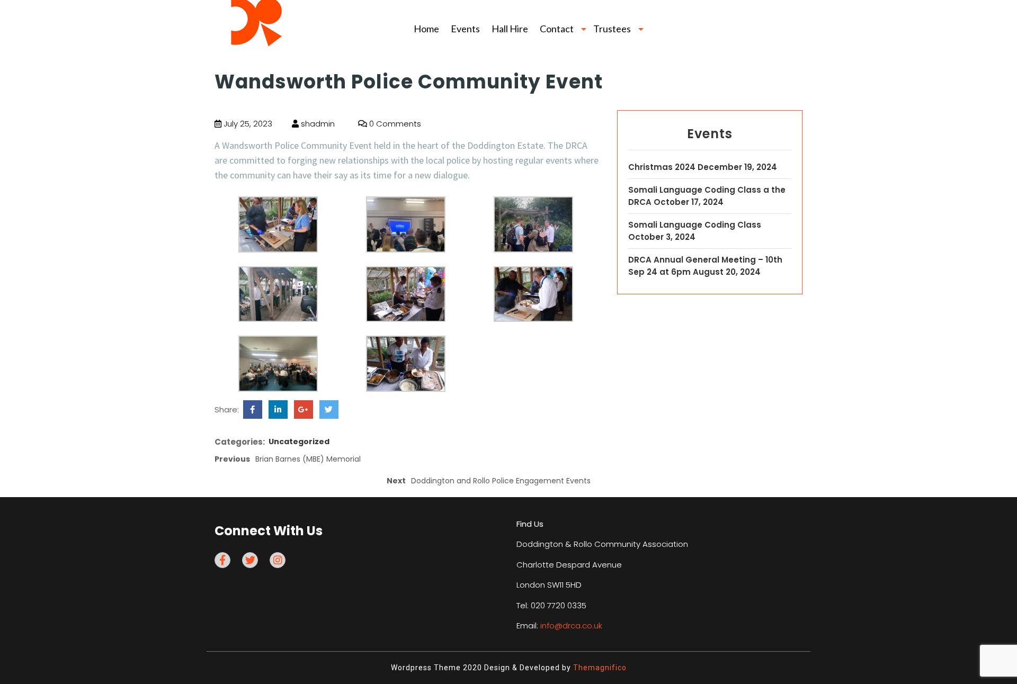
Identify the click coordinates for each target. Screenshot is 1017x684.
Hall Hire (510, 28)
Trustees (612, 28)
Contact (557, 28)
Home (426, 28)
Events (465, 28)
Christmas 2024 (661, 167)
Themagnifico (599, 667)
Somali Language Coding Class (694, 224)
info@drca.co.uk (571, 625)
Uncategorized (299, 441)
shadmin (317, 123)
